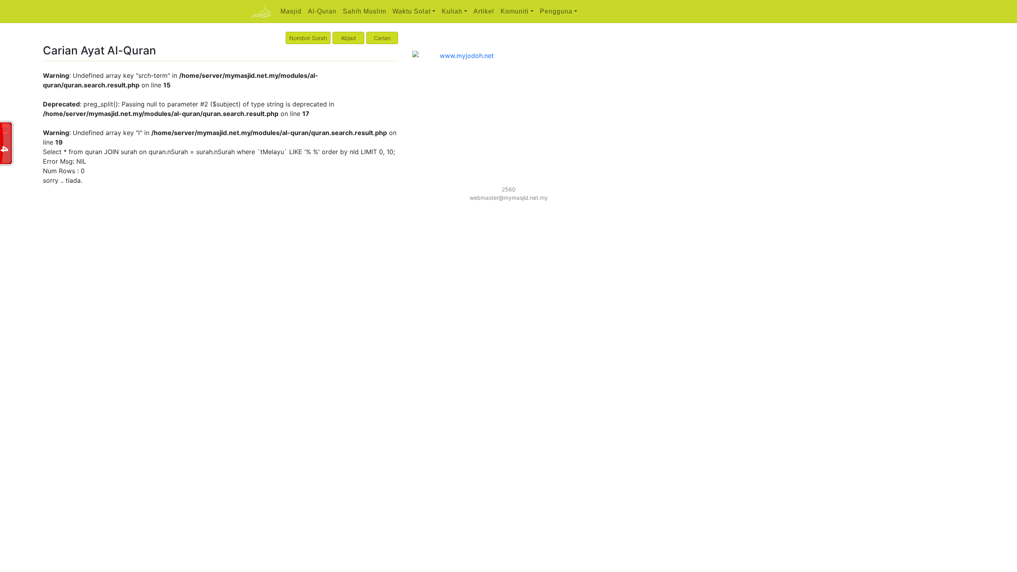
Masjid (291, 11)
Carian (382, 38)
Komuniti (515, 11)
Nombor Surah (308, 38)
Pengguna (556, 11)
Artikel (484, 11)
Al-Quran (322, 11)
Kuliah (452, 11)
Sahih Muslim (364, 11)
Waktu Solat (411, 11)
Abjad (348, 38)
